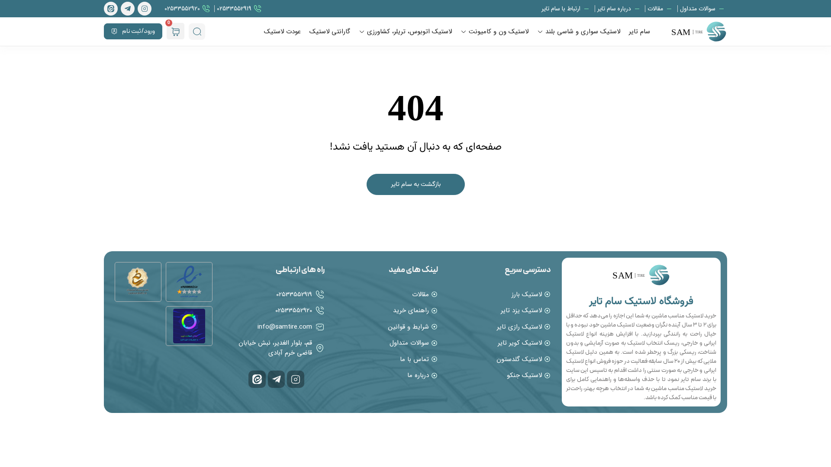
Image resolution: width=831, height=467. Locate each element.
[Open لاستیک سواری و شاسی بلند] (540, 32)
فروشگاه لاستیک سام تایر (641, 301)
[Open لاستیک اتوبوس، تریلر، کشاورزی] (362, 32)
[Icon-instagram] (144, 9)
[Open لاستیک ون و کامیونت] (464, 32)
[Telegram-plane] (128, 9)
